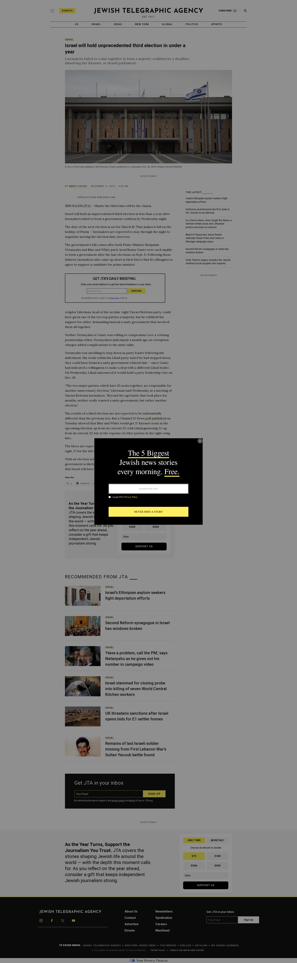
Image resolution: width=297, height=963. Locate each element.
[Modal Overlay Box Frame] (148, 481)
